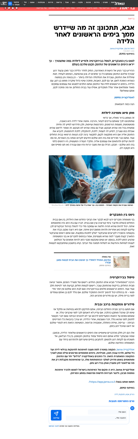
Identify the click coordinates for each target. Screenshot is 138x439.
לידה (116, 394)
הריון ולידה (81, 8)
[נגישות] (3, 3)
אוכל (67, 2)
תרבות (88, 2)
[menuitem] (104, 3)
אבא (127, 394)
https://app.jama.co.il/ (102, 382)
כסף (73, 2)
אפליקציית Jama (125, 350)
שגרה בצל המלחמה (56, 8)
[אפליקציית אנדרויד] (16, 8)
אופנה (32, 2)
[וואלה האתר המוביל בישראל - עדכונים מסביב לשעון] (120, 3)
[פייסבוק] (5, 8)
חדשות (114, 8)
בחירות (97, 2)
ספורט (105, 2)
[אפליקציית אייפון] (13, 8)
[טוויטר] (9, 8)
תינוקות (122, 394)
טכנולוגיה (41, 2)
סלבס (80, 2)
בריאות (59, 2)
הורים (132, 394)
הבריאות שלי (104, 8)
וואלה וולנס (70, 8)
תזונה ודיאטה (92, 8)
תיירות (50, 2)
